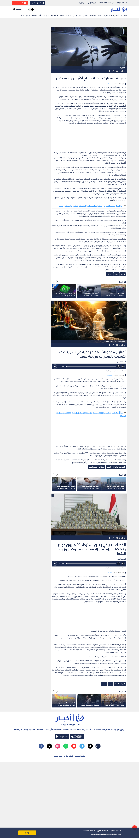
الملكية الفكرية (68, 756)
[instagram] (57, 746)
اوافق (27, 833)
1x (59, 366)
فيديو (28, 15)
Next (53, 281)
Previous (57, 281)
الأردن (105, 15)
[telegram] (82, 746)
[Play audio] (55, 366)
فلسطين (92, 15)
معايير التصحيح (58, 756)
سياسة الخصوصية (96, 834)
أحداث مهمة (36, 15)
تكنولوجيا (46, 15)
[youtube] (73, 746)
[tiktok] (90, 746)
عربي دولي (109, 572)
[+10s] (123, 366)
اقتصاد (68, 15)
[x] (49, 746)
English (19, 9)
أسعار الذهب (114, 15)
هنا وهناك (54, 15)
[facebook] (41, 746)
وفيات (22, 15)
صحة (99, 15)
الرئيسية (124, 15)
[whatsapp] (65, 746)
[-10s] (118, 366)
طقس (85, 15)
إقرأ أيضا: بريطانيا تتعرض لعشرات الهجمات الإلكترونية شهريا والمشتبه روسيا (91, 206)
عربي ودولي (77, 15)
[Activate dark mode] (30, 9)
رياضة (62, 15)
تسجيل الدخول (36, 3)
